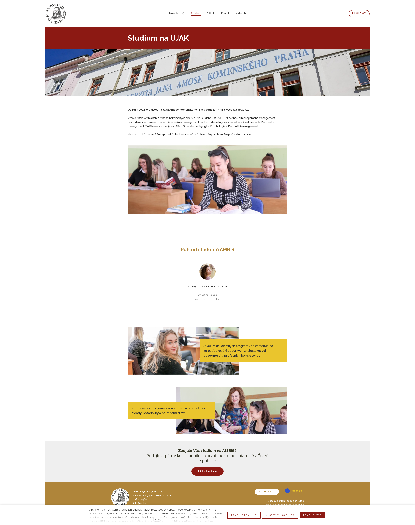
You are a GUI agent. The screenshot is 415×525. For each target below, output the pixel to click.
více (157, 519)
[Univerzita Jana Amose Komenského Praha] (55, 13)
